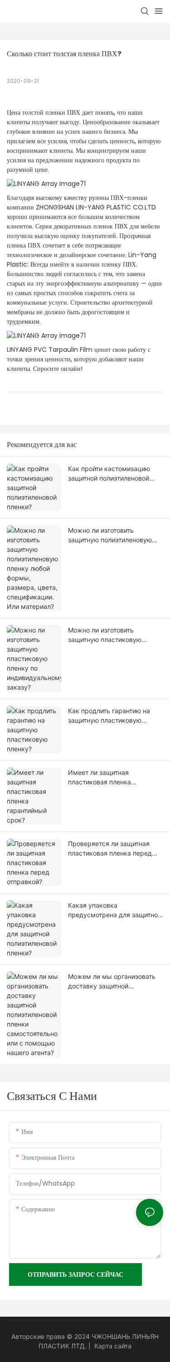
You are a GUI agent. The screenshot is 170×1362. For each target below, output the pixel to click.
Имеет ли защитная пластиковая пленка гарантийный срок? (99, 778)
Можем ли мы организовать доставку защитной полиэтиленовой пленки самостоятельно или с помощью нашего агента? (111, 982)
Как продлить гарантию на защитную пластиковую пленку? (109, 716)
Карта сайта (112, 1346)
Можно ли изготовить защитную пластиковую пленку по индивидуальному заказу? (112, 635)
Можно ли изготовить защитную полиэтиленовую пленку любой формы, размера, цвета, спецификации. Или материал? (110, 535)
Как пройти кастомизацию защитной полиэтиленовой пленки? (109, 474)
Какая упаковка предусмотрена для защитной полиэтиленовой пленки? (114, 910)
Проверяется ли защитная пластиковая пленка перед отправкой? (110, 849)
